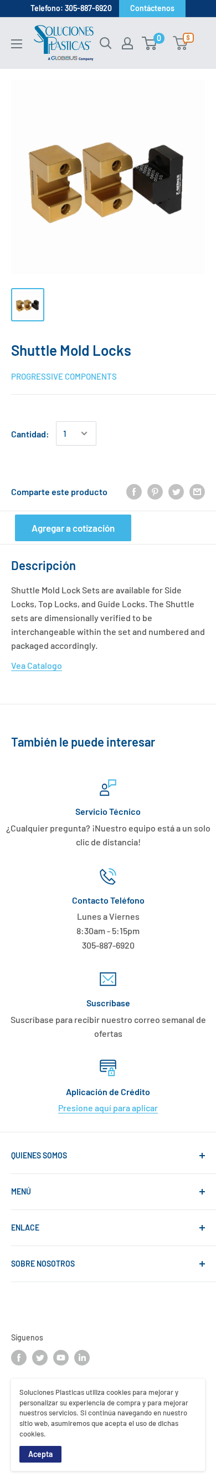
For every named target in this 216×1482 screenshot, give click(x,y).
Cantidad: (30, 434)
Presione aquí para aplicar (108, 1107)
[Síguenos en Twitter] (40, 1357)
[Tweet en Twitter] (176, 491)
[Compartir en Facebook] (134, 491)
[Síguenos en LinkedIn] (82, 1357)
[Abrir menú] (16, 43)
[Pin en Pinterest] (155, 491)
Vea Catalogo (36, 665)
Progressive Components (64, 376)
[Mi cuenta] (127, 43)
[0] (150, 43)
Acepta (40, 1454)
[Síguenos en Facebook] (19, 1357)
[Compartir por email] (197, 491)
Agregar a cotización (73, 527)
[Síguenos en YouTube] (61, 1357)
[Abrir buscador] (106, 43)
